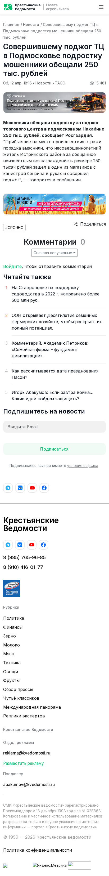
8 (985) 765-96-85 (24, 557)
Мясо (8, 653)
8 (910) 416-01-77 (23, 567)
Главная (11, 24)
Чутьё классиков (21, 698)
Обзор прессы (18, 689)
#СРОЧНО (14, 227)
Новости (31, 24)
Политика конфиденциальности (37, 850)
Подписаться (54, 449)
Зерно (9, 636)
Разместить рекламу (23, 763)
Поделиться (92, 224)
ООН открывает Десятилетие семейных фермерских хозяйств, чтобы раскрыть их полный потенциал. (57, 322)
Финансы (12, 627)
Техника (12, 662)
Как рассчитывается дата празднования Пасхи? (55, 374)
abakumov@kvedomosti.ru (29, 784)
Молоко (11, 645)
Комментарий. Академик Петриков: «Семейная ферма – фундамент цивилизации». (50, 349)
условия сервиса (82, 466)
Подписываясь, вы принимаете (54, 466)
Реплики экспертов (24, 715)
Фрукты (11, 680)
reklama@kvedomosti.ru (26, 753)
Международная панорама (32, 707)
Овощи (10, 671)
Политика (13, 618)
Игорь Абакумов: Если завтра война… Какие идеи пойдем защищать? (52, 395)
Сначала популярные (53, 252)
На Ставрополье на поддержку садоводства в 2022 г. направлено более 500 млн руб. (55, 294)
